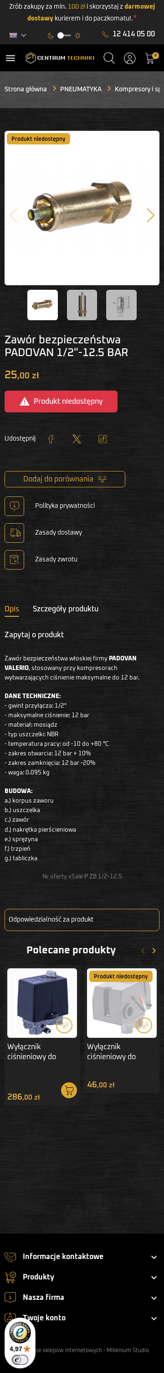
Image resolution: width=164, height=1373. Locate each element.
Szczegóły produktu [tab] (65, 609)
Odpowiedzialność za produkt (51, 920)
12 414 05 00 (134, 34)
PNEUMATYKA (81, 89)
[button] (109, 58)
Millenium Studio (128, 1350)
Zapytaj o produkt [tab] (34, 635)
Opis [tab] (12, 609)
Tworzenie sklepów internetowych (58, 1350)
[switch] (20, 1360)
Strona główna (26, 89)
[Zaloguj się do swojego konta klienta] (130, 58)
